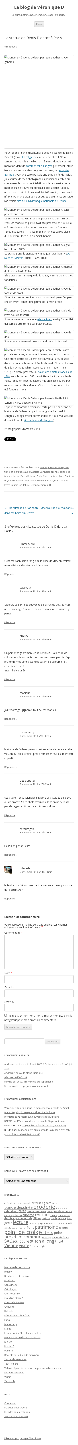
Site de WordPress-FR (16, 1416)
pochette (63, 1227)
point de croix (21, 1231)
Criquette (9, 1306)
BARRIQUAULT (12, 1121)
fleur (69, 1218)
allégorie (8, 1203)
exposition (44, 1218)
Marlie (7, 1328)
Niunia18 (9, 1346)
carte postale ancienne (59, 1211)
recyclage (46, 1237)
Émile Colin (42, 476)
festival (62, 1218)
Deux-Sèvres (64, 1215)
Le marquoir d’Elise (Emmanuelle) (22, 1333)
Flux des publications (15, 1407)
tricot (59, 1241)
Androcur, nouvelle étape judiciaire (23, 1072)
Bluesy (8, 1271)
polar (58, 1233)
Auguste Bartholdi (40, 471)
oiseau (7, 1227)
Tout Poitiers (11, 1363)
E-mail (9, 987)
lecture (20, 1222)
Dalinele (8, 1311)
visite (24, 1245)
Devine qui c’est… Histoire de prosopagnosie (29, 1081)
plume (14, 485)
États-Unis (35, 1246)
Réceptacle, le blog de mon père (22, 1355)
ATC (54, 1203)
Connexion (10, 1403)
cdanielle (25, 868)
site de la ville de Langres (38, 420)
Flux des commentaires (17, 1412)
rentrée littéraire (60, 1237)
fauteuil (54, 476)
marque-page (36, 1223)
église (43, 1246)
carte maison (36, 1211)
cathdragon (27, 829)
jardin (8, 1223)
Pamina (8, 1350)
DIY (35, 1218)
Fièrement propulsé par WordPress (22, 1438)
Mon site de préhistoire (17, 1267)
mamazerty (27, 732)
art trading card (41, 1203)
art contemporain (22, 1203)
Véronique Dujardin (15, 1108)
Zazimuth (9, 1381)
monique (25, 693)
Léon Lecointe (16, 480)
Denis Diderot (28, 476)
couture (42, 1214)
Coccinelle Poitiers (14, 1302)
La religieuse (29, 157)
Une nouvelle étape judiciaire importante (26, 1086)
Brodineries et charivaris (17, 1276)
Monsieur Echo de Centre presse (22, 1337)
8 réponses (10, 46)
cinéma (28, 1215)
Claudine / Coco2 (13, 1298)
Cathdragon (10, 1289)
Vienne (11, 1245)
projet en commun (23, 1237)
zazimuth (25, 587)
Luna (7, 1319)
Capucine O (10, 1284)
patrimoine (46, 1227)
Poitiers (46, 1232)
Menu (39, 24)
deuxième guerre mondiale (18, 1218)
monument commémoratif (39, 480)
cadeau (61, 1207)
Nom (8, 973)
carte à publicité (13, 1215)
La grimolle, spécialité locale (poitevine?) (44, 1125)
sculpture (24, 485)
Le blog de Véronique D (39, 7)
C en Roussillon (12, 1293)
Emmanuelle (27, 544)
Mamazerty (10, 1324)
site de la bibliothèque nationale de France (42, 201)
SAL (8, 1241)
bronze (55, 471)
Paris (57, 480)
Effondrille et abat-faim (17, 1315)
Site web (9, 1001)
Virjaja (7, 1376)
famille (54, 1218)
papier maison (19, 1227)
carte (22, 1211)
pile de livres (44, 319)
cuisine (53, 1215)
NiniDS (24, 636)
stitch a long (42, 1241)
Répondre (9, 574)
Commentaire (13, 932)
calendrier (11, 1211)
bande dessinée (18, 1207)
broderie (44, 1206)
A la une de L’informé (15, 1077)
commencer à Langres (39, 166)
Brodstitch (9, 1280)
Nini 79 (8, 1341)
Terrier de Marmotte (15, 1359)
